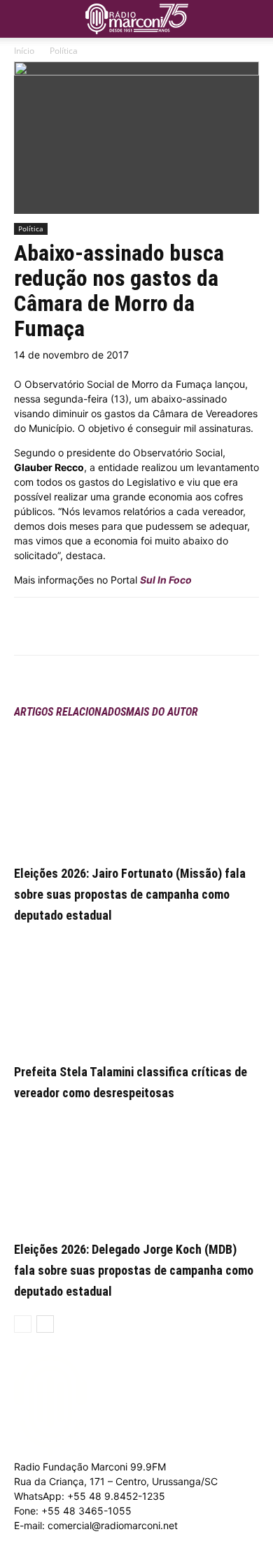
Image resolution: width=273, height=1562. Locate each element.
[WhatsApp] (104, 626)
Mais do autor (162, 711)
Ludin (77, 1555)
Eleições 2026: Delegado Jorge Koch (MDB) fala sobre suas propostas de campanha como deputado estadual (133, 1270)
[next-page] (45, 1324)
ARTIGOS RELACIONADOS (70, 711)
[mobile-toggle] (23, 19)
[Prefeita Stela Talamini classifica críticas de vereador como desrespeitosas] (136, 989)
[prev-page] (22, 1324)
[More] (137, 626)
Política (64, 51)
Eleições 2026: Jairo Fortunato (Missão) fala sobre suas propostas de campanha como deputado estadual (130, 894)
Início (24, 51)
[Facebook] (72, 626)
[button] (253, 15)
